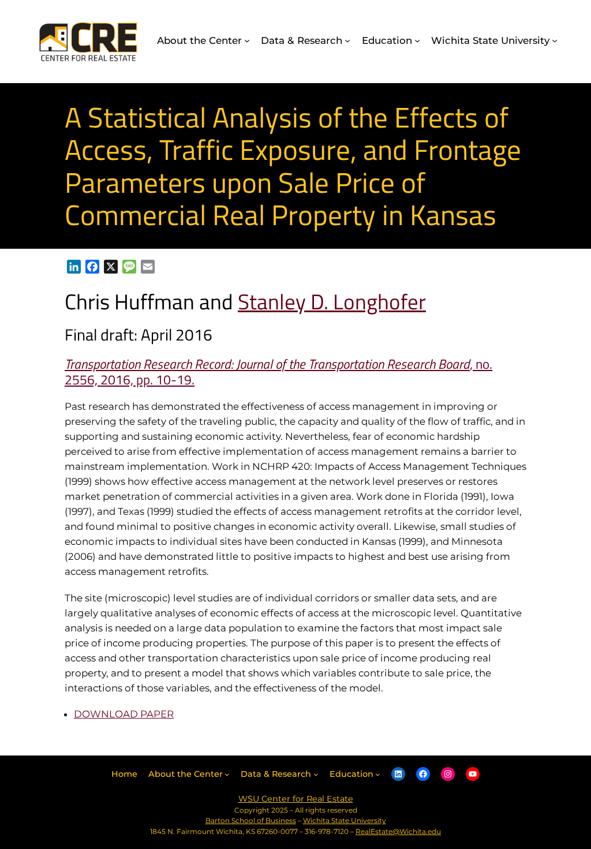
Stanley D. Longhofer (332, 301)
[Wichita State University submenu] (555, 40)
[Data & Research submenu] (347, 40)
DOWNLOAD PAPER (124, 714)
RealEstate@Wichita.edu (398, 831)
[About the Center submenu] (247, 40)
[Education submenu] (417, 40)
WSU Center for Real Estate (295, 799)
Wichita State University (344, 820)
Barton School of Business (250, 820)
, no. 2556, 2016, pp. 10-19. (278, 372)
